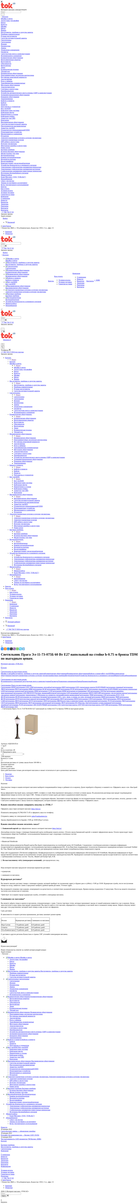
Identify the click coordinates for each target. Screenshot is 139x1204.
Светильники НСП (81, 689)
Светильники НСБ (39, 689)
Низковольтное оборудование (25, 438)
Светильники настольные (41, 703)
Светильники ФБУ (43, 699)
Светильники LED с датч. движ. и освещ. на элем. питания (69, 697)
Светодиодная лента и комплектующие (36, 681)
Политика (4, 1176)
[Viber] (14, 649)
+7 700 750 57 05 (7, 212)
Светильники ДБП (112, 697)
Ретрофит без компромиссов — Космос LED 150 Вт (20, 1135)
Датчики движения (42, 693)
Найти (4, 1196)
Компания (13, 604)
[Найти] (2, 14)
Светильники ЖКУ (54, 701)
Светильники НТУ (12, 699)
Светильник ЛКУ (25, 703)
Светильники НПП (8, 687)
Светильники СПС (54, 705)
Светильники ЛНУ (57, 699)
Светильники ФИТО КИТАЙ (89, 693)
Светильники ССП (45, 691)
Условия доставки (7, 1172)
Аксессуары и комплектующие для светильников (79, 701)
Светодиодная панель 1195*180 (96, 705)
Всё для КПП (19, 481)
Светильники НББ (25, 689)
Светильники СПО (85, 699)
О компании (5, 1155)
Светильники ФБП (98, 697)
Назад (14, 360)
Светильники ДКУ (58, 703)
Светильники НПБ (59, 691)
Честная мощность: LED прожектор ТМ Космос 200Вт (21, 1139)
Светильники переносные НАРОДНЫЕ (103, 689)
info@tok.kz (6, 226)
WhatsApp (9, 234)
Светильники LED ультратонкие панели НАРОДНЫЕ (85, 687)
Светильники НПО (71, 699)
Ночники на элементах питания (50, 695)
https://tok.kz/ (36, 809)
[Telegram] (23, 649)
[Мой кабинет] (2, 327)
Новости (4, 1127)
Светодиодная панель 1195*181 (72, 705)
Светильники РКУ (11, 689)
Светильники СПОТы (97, 691)
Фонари (94, 681)
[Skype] (20, 649)
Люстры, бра (83, 703)
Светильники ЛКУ (11, 701)
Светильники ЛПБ (31, 691)
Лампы (79, 681)
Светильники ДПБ (86, 695)
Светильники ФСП (12, 697)
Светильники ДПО (99, 699)
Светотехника (19, 397)
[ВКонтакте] (2, 649)
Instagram (8, 232)
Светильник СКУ (11, 707)
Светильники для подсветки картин (113, 693)
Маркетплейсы (19, 571)
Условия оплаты (7, 1170)
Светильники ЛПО (113, 699)
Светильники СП (99, 695)
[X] (11, 649)
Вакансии (4, 1158)
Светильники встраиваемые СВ (77, 691)
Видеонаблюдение (21, 543)
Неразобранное (19, 578)
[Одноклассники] (5, 649)
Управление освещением (67, 681)
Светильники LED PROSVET (23, 693)
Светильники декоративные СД (27, 695)
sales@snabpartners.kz (39, 816)
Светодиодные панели (27, 699)
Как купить (14, 592)
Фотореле (52, 693)
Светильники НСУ (72, 703)
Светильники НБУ (58, 687)
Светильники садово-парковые (99, 703)
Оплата (8, 778)
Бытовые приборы (21, 534)
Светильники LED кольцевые (67, 693)
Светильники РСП (67, 689)
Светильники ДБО (118, 701)
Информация (6, 1166)
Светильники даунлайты (42, 687)
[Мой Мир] (8, 649)
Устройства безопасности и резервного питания (31, 557)
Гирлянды (54, 681)
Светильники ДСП (15, 705)
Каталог (13, 362)
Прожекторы (86, 681)
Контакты (4, 1164)
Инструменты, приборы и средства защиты (30, 385)
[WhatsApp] (17, 649)
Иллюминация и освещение (11, 681)
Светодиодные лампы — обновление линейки (18, 1131)
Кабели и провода (20, 469)
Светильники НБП (53, 689)
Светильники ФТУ (25, 701)
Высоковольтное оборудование (25, 498)
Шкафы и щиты (20, 367)
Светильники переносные (14, 691)
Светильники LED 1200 (24, 687)
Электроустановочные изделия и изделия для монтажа (34, 518)
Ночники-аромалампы (70, 695)
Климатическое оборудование (25, 418)
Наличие (8, 774)
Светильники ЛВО (11, 703)
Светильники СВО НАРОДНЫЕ (34, 705)
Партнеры (4, 1162)
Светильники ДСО (104, 701)
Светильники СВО (40, 701)
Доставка (8, 780)
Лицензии (4, 1160)
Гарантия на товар (7, 1174)
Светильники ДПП (115, 705)
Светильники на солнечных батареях (33, 697)
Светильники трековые (114, 687)
